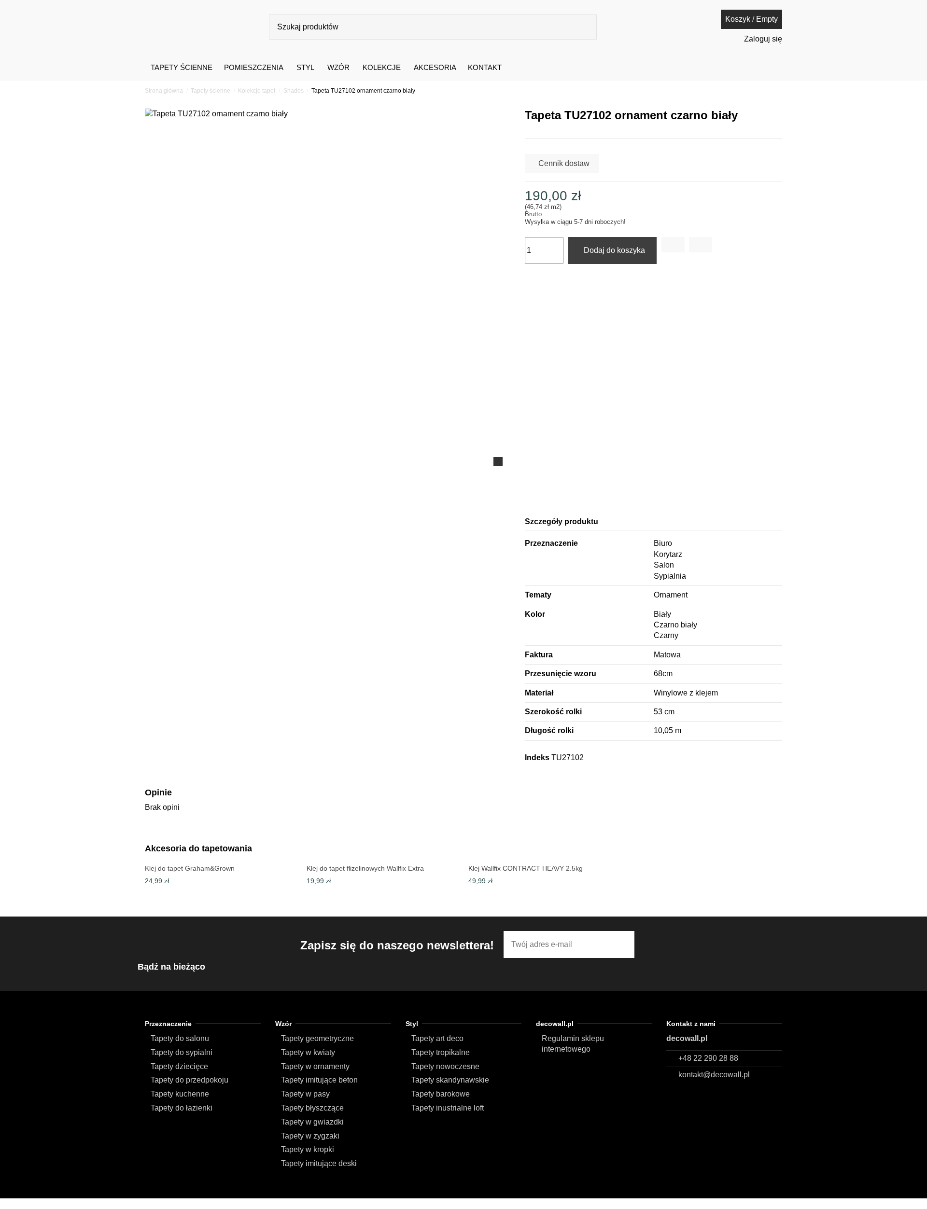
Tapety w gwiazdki (312, 1122)
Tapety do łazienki (181, 1108)
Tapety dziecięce (179, 1066)
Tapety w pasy (305, 1094)
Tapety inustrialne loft (447, 1108)
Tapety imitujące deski (319, 1163)
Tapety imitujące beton (319, 1080)
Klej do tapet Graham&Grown (190, 868)
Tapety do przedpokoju (189, 1080)
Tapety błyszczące (312, 1108)
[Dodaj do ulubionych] (673, 244)
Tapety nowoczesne (445, 1066)
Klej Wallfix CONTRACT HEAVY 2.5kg (525, 868)
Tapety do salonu (180, 1038)
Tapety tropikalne (440, 1052)
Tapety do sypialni (181, 1052)
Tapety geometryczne (317, 1038)
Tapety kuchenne (180, 1094)
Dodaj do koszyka (614, 250)
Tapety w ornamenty (315, 1066)
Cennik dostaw (564, 163)
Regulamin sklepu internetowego (573, 1043)
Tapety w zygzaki (310, 1136)
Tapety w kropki (307, 1149)
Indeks (537, 757)
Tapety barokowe (440, 1094)
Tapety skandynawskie (450, 1080)
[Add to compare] (700, 244)
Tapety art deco (437, 1038)
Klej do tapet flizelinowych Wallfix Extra (365, 868)
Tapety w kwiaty (308, 1052)
